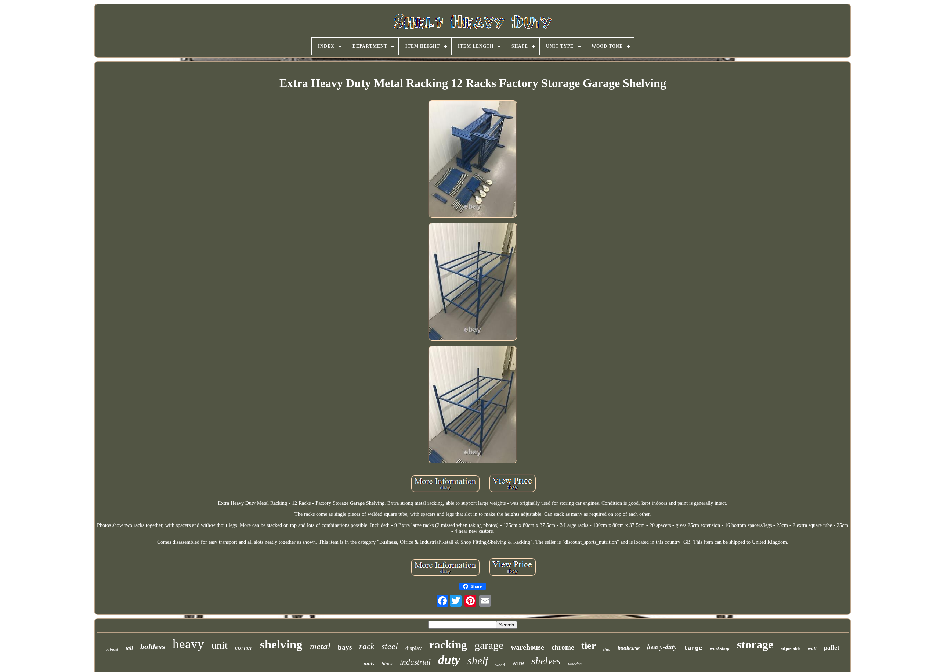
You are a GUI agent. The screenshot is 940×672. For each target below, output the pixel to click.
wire (518, 662)
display (413, 648)
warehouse (527, 647)
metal (320, 646)
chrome (563, 647)
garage (488, 645)
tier (588, 645)
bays (345, 647)
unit (220, 645)
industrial (415, 662)
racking (448, 644)
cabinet (112, 649)
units (369, 663)
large (693, 647)
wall (812, 648)
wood (500, 664)
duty (449, 659)
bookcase (629, 648)
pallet (831, 647)
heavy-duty (662, 646)
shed (606, 649)
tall (129, 648)
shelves (546, 660)
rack (366, 646)
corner (244, 647)
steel (390, 646)
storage (755, 644)
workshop (720, 648)
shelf (477, 660)
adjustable (790, 648)
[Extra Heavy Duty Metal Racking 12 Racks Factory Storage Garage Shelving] (472, 159)
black (387, 663)
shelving (281, 644)
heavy (188, 644)
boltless (152, 646)
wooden (575, 663)
